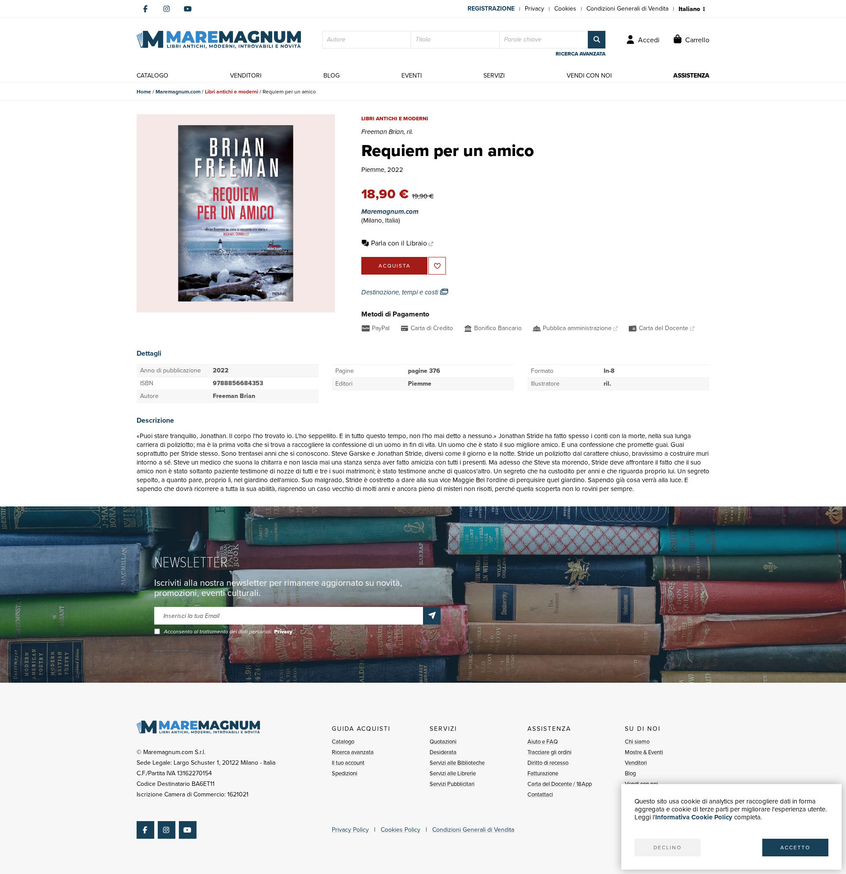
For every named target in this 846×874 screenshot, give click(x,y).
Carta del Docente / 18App (559, 784)
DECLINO (667, 848)
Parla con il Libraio (399, 243)
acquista (394, 266)
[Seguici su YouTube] (188, 9)
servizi (494, 75)
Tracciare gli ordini (549, 752)
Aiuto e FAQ (542, 741)
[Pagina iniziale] (219, 39)
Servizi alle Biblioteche (457, 763)
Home (144, 92)
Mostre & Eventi (644, 752)
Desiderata (443, 752)
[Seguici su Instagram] (166, 9)
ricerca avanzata (580, 54)
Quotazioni (443, 741)
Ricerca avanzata (353, 752)
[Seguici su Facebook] (145, 9)
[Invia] (432, 616)
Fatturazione (542, 773)
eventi (411, 75)
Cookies (565, 8)
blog (331, 75)
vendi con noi (589, 75)
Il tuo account (348, 763)
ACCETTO (795, 848)
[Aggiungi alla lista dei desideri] (437, 266)
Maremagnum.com (178, 92)
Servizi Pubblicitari (452, 784)
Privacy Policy (350, 829)
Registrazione (491, 8)
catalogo (152, 75)
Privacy (534, 8)
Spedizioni (344, 773)
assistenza (691, 75)
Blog (630, 773)
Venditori (636, 763)
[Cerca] (596, 39)
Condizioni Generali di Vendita (627, 8)
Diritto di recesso (547, 763)
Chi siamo (637, 741)
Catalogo (343, 741)
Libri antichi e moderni (231, 92)
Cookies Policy (400, 829)
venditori (245, 75)
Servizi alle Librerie (453, 773)
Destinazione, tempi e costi (400, 292)
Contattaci (540, 794)
